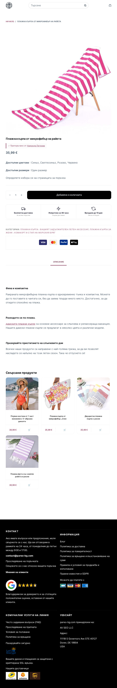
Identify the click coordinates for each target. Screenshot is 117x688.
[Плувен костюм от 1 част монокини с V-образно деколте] (22, 393)
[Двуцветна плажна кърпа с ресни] (93, 393)
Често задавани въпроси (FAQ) (23, 622)
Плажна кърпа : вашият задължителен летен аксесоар (54, 229)
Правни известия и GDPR (74, 573)
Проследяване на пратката (21, 627)
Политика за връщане (18, 636)
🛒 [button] (29, 430)
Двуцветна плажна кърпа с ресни (93, 417)
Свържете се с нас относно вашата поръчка (31, 565)
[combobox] (56, 5)
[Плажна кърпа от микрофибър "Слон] (57, 393)
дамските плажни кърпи (20, 323)
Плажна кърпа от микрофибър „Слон (57, 417)
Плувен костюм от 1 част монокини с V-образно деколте (22, 418)
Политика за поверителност (76, 551)
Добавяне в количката (69, 194)
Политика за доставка (72, 546)
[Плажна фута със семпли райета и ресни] (22, 451)
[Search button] (85, 5)
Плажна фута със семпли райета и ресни (22, 475)
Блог (62, 541)
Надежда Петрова (36, 145)
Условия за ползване (18, 632)
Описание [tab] (58, 262)
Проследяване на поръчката (22, 561)
